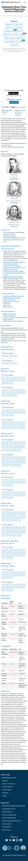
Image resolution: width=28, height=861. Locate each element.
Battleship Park (10, 24)
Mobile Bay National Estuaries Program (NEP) (15, 317)
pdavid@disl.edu (14, 179)
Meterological (6, 598)
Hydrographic (6, 646)
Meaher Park (7, 34)
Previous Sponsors (8, 311)
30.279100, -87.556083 (8, 566)
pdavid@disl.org (7, 239)
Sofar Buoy (21, 41)
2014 (15, 377)
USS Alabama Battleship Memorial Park (13, 296)
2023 (7, 356)
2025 (15, 356)
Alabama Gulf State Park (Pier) (11, 301)
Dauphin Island (18, 28)
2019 (11, 380)
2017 (3, 380)
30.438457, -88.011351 (8, 543)
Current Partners (7, 293)
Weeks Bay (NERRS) (10, 41)
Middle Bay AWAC (9, 38)
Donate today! (14, 102)
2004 (7, 442)
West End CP (14, 45)
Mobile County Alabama (9, 315)
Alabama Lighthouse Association (11, 298)
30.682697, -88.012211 (8, 349)
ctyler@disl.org (14, 226)
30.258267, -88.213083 (8, 473)
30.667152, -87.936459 (8, 506)
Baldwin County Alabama (9, 314)
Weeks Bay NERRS (8, 319)
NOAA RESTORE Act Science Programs (13, 271)
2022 (3, 356)
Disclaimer (5, 691)
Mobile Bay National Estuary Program (13, 276)
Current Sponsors (7, 249)
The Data (7, 325)
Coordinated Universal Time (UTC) (17, 335)
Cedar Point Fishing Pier (9, 299)
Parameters (5, 596)
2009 (7, 422)
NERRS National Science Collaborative (13, 321)
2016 (23, 377)
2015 (19, 377)
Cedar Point (9, 28)
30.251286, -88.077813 (8, 436)
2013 (11, 377)
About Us (4, 151)
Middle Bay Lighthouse (18, 34)
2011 (3, 377)
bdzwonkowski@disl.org (9, 236)
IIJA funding (8, 285)
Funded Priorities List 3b (10, 269)
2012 (7, 377)
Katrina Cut (20, 31)
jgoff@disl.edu (14, 202)
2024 (11, 356)
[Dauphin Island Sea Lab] (10, 2)
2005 (11, 442)
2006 (15, 442)
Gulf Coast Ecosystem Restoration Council (14, 267)
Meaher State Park (8, 307)
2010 (3, 390)
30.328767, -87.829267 (8, 371)
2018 (7, 380)
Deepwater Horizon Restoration (11, 265)
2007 (19, 442)
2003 (3, 442)
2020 (15, 380)
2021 (19, 380)
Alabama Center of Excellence (11, 251)
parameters (4, 339)
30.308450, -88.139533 (8, 403)
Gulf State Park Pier (10, 31)
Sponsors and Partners (10, 246)
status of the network (18, 147)
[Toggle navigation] (25, 2)
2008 (3, 422)
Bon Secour (19, 24)
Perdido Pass (19, 38)
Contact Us (5, 230)
